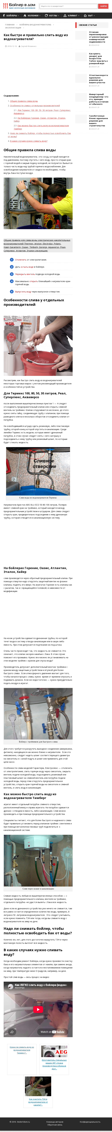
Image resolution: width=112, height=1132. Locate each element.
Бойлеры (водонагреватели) (35, 24)
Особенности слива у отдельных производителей (35, 105)
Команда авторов (55, 1121)
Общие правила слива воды (24, 101)
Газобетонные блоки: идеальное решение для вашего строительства (98, 121)
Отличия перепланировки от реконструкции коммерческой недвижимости (98, 37)
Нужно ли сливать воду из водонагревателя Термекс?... (22, 1050)
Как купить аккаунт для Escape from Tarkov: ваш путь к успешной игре (98, 58)
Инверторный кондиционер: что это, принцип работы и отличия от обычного (98, 99)
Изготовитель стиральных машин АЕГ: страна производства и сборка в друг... (54, 1064)
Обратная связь (54, 1124)
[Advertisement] (38, 72)
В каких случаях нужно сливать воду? (28, 141)
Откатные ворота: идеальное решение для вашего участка (98, 79)
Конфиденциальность (90, 1121)
